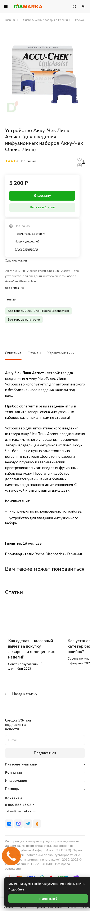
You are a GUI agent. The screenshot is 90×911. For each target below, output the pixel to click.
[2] (9, 161)
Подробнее (16, 889)
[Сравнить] (79, 165)
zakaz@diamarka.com (20, 811)
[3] (11, 161)
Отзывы (34, 353)
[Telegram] (27, 824)
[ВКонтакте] (9, 824)
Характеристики (61, 353)
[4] (14, 161)
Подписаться (45, 753)
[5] (17, 161)
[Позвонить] (83, 6)
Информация (16, 780)
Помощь (12, 788)
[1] (6, 161)
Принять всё (48, 899)
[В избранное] (79, 159)
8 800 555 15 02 (18, 805)
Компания (13, 772)
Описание (13, 353)
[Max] (18, 824)
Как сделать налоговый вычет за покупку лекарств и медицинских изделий (31, 649)
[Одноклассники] (37, 824)
